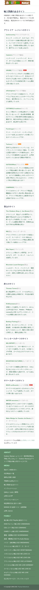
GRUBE (8, 70)
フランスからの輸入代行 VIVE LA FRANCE (18, 561)
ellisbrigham (10, 91)
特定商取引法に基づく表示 (12, 503)
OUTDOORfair (11, 164)
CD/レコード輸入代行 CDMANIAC (15, 527)
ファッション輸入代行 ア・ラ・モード (16, 546)
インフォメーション (10, 488)
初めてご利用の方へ (10, 470)
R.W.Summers (11, 304)
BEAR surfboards (12, 385)
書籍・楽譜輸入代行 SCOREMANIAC (16, 535)
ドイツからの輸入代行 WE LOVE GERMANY (18, 565)
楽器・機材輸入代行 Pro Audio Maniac (16, 539)
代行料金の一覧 (9, 473)
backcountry (10, 34)
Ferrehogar (10, 129)
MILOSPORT (10, 343)
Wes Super (10, 249)
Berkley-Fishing (11, 321)
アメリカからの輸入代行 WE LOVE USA (17, 557)
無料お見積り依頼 (10, 477)
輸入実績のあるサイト (11, 485)
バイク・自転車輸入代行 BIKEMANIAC (16, 542)
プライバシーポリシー (11, 499)
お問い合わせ (8, 511)
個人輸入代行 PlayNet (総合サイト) (15, 520)
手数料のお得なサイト (11, 481)
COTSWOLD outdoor (13, 108)
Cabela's (9, 55)
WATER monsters (12, 400)
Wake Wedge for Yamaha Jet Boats (18, 418)
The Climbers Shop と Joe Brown (17, 211)
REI (7, 231)
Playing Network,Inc (23, 587)
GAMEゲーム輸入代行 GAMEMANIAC (16, 531)
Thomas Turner (11, 288)
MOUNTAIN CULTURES (14, 361)
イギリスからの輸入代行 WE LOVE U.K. (17, 554)
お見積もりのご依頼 (28, 440)
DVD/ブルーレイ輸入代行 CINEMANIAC (17, 524)
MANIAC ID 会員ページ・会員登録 (15, 507)
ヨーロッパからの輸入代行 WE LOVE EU (17, 569)
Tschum (9, 144)
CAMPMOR (10, 187)
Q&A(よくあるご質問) (11, 492)
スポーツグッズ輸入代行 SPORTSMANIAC (18, 550)
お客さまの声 (8, 496)
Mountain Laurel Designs (15, 264)
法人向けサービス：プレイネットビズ (16, 579)
